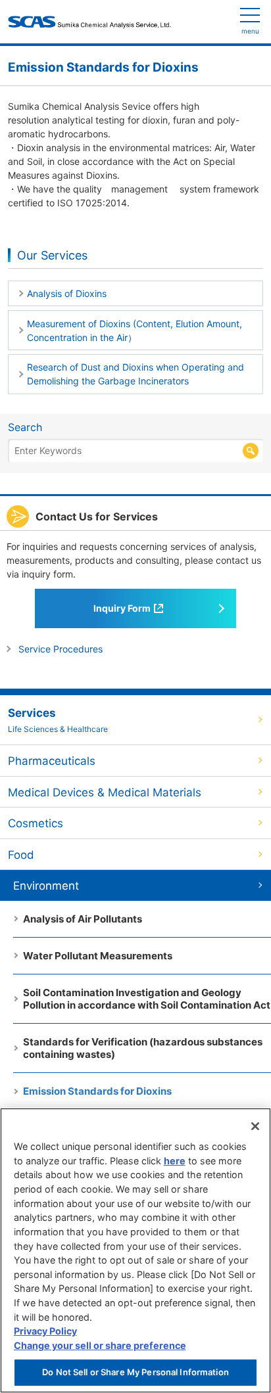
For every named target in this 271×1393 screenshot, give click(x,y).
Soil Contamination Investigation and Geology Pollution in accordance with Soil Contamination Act (146, 998)
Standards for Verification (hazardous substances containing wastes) (142, 1048)
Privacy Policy (45, 1330)
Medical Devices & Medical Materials (104, 792)
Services (58, 720)
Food (21, 854)
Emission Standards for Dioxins (97, 1091)
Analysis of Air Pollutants (82, 919)
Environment (46, 885)
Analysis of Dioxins (67, 293)
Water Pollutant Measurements (97, 955)
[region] (135, 1250)
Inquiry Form (122, 608)
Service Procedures (60, 648)
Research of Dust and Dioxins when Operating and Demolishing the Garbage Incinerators (135, 373)
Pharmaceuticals (51, 760)
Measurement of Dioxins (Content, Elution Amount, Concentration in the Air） (134, 330)
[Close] (255, 1126)
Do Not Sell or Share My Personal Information (135, 1372)
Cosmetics (35, 823)
